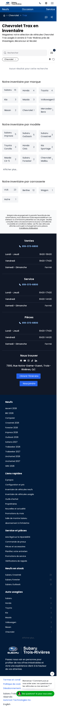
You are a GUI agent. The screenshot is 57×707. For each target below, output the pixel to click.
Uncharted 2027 (12, 463)
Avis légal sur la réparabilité (17, 539)
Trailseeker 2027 (12, 453)
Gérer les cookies (12, 689)
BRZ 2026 (9, 415)
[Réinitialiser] (51, 59)
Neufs (5, 9)
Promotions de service (15, 558)
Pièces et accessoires (15, 548)
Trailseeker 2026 (12, 449)
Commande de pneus (15, 544)
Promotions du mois (14, 515)
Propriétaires (11, 506)
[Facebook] (20, 363)
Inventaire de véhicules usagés (19, 496)
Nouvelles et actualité (15, 510)
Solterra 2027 (11, 444)
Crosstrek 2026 (12, 425)
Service (48, 9)
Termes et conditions (14, 681)
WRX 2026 (9, 468)
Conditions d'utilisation (27, 230)
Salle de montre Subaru (16, 520)
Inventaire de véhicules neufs (19, 491)
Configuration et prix (14, 486)
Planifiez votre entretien (16, 553)
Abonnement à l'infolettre (17, 525)
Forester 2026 (11, 429)
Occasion (26, 9)
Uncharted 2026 (12, 458)
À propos (9, 482)
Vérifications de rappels (16, 563)
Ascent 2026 (11, 410)
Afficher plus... (10, 169)
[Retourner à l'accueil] (4, 15)
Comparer (10, 420)
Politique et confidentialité (16, 685)
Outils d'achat (11, 501)
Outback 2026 (11, 439)
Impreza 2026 (11, 434)
